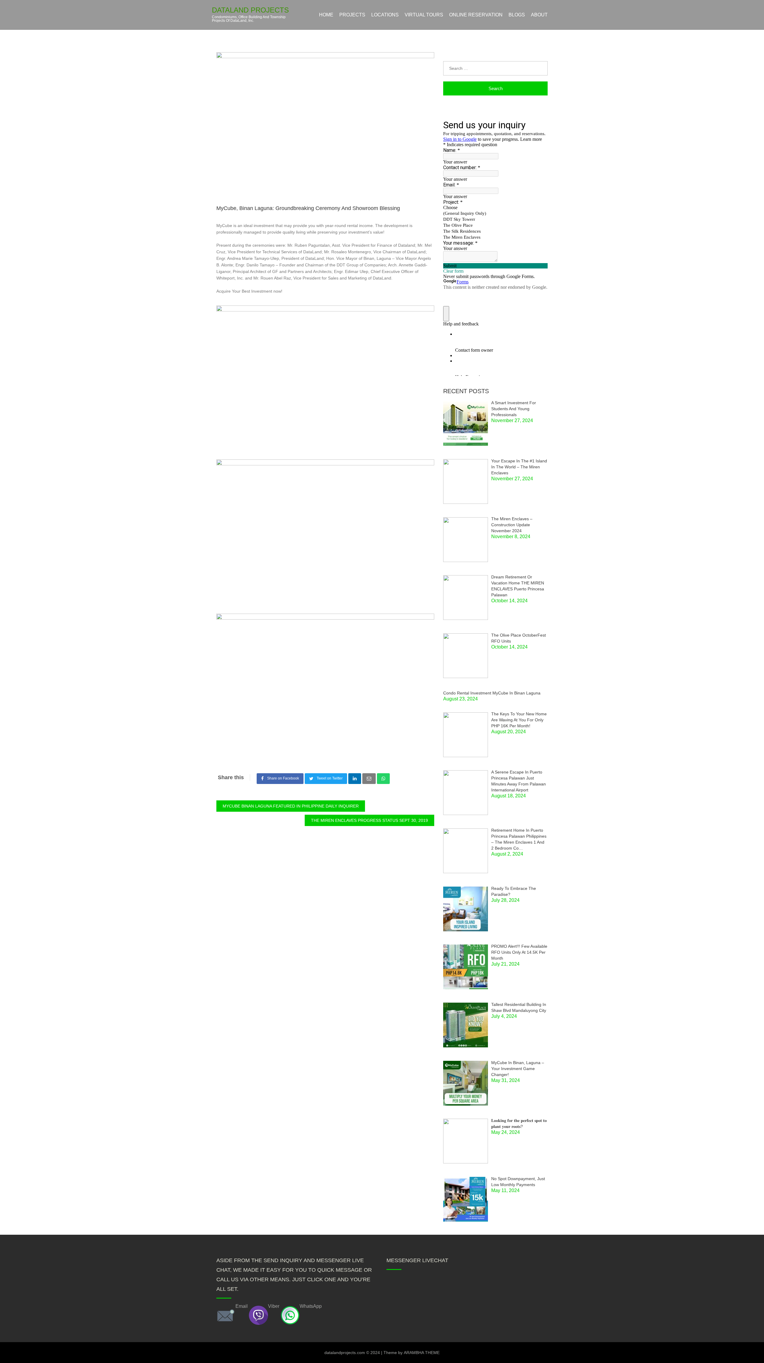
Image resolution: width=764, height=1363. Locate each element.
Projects (352, 14)
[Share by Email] (369, 778)
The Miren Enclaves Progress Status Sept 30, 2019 (369, 820)
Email (241, 1306)
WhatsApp (311, 1306)
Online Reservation (476, 14)
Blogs (517, 14)
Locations (385, 14)
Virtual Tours (424, 14)
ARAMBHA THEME (422, 1352)
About (539, 14)
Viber (273, 1306)
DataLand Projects (250, 10)
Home (326, 14)
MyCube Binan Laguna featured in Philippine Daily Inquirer (291, 806)
